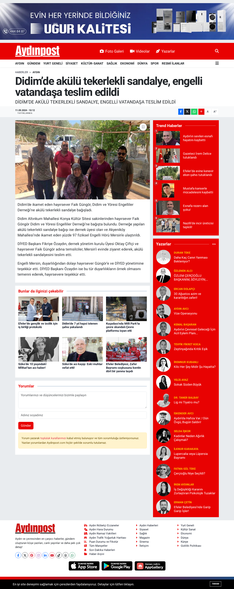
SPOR (155, 63)
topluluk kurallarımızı (53, 438)
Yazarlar (168, 51)
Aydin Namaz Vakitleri (102, 533)
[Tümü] (214, 244)
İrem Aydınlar (184, 484)
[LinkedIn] (45, 555)
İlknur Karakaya (186, 449)
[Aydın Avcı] (163, 311)
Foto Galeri (114, 51)
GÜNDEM (33, 63)
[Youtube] (52, 555)
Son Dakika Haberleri (102, 550)
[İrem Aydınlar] (163, 488)
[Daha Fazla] (201, 112)
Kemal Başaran (185, 324)
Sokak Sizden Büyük (187, 384)
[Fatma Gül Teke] (163, 471)
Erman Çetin (183, 502)
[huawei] (150, 566)
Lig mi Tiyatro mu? (186, 402)
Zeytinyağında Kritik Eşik (191, 349)
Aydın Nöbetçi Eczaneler (104, 525)
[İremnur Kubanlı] (163, 364)
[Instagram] (38, 555)
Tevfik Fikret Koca (187, 344)
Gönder (26, 425)
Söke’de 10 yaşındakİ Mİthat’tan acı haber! (32, 365)
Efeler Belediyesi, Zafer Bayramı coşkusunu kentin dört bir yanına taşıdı (123, 367)
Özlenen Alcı (183, 271)
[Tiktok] (59, 555)
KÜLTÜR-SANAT (92, 63)
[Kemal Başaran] (163, 328)
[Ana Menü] (217, 63)
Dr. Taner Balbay (186, 397)
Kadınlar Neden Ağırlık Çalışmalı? (189, 438)
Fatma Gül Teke (185, 468)
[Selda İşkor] (163, 435)
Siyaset (143, 529)
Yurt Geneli (187, 525)
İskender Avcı (183, 413)
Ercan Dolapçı (184, 289)
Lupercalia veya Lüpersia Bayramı (191, 455)
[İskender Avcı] (163, 417)
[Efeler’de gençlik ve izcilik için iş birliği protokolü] (38, 308)
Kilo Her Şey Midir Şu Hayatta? (195, 367)
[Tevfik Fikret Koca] (163, 346)
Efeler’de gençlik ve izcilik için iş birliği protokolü (38, 325)
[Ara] (217, 51)
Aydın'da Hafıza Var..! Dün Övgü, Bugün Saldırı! (191, 420)
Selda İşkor (182, 431)
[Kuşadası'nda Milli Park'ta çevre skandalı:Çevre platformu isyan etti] (126, 308)
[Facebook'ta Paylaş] (180, 112)
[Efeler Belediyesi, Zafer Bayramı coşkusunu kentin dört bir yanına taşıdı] (126, 349)
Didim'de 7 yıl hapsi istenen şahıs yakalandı (80, 325)
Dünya (184, 537)
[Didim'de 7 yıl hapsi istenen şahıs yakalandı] (82, 308)
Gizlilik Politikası (191, 545)
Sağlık (143, 533)
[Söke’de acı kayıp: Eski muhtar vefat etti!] (82, 349)
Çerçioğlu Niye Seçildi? (189, 473)
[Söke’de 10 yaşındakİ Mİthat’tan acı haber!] (38, 349)
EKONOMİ (127, 63)
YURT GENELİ (53, 63)
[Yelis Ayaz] (163, 382)
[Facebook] (18, 555)
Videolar (143, 51)
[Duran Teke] (163, 257)
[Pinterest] (32, 555)
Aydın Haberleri (148, 525)
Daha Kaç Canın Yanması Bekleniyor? (191, 259)
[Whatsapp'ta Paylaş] (194, 112)
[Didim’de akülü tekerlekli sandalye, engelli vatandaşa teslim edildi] (82, 159)
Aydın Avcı (181, 308)
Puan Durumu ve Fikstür (103, 541)
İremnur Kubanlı (186, 362)
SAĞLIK (112, 63)
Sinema (144, 541)
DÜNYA (142, 63)
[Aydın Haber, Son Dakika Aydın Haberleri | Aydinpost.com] (37, 51)
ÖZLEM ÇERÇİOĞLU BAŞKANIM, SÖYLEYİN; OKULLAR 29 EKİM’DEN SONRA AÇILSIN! (190, 278)
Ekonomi (186, 533)
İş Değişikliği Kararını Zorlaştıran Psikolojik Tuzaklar (194, 491)
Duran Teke (182, 252)
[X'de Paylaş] (187, 112)
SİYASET (72, 63)
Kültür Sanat (188, 529)
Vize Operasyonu (185, 313)
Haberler (21, 72)
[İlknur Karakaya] (163, 453)
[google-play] (117, 566)
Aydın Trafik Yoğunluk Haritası (107, 537)
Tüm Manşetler (98, 545)
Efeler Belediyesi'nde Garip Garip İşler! (192, 509)
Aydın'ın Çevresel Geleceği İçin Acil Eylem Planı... (194, 331)
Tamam (215, 584)
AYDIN (19, 63)
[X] (25, 555)
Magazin (144, 537)
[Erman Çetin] (163, 506)
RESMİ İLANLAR (173, 63)
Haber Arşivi (96, 554)
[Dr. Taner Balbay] (163, 400)
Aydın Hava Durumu (101, 529)
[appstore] (84, 566)
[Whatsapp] (72, 555)
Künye (184, 541)
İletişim (144, 545)
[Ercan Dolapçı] (163, 293)
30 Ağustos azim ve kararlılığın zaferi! (187, 295)
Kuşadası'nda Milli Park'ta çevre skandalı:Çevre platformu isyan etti (123, 327)
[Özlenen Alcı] (163, 275)
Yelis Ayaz (181, 380)
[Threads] (66, 555)
